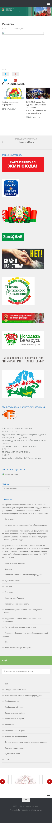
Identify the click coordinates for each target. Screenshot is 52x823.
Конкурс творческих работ (15, 689)
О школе (8, 586)
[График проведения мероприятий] (14, 93)
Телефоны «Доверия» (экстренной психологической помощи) (25, 634)
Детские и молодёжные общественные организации (26, 742)
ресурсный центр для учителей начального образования (21, 620)
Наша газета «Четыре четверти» (18, 647)
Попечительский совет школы (17, 604)
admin (10, 29)
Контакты (8, 569)
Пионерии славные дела (15, 730)
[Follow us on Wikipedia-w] (49, 132)
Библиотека (9, 724)
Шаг (6, 684)
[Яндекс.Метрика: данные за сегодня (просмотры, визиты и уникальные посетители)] (10, 474)
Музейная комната (12, 580)
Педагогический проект (14, 598)
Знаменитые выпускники (15, 748)
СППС (7, 759)
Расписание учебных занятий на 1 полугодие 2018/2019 (22, 611)
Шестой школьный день (14, 719)
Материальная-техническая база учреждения (23, 575)
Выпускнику (10, 519)
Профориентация (12, 701)
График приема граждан (15, 563)
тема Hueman (37, 810)
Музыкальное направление (16, 736)
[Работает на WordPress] (19, 810)
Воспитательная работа (14, 713)
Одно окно (9, 592)
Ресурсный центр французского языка (20, 627)
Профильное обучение (14, 707)
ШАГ (6, 642)
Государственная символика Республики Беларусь (26, 525)
